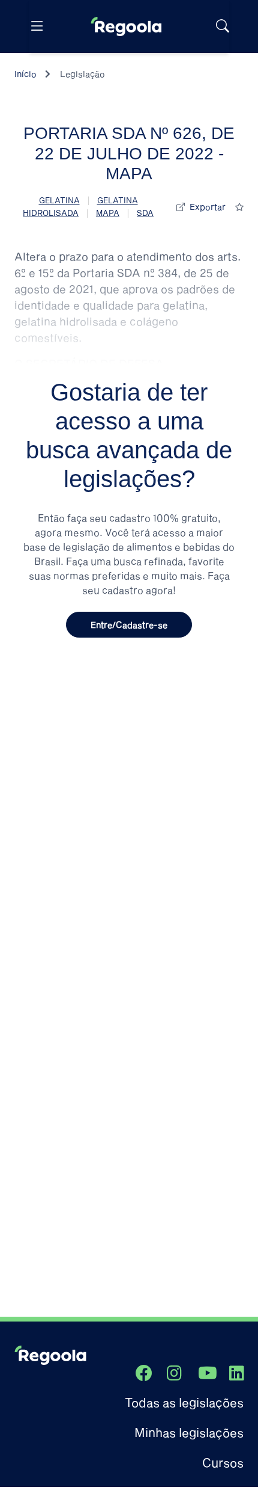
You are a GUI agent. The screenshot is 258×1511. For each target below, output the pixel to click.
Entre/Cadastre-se (129, 625)
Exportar (208, 207)
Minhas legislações (189, 1432)
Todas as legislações (184, 1402)
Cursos (223, 1462)
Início (25, 74)
